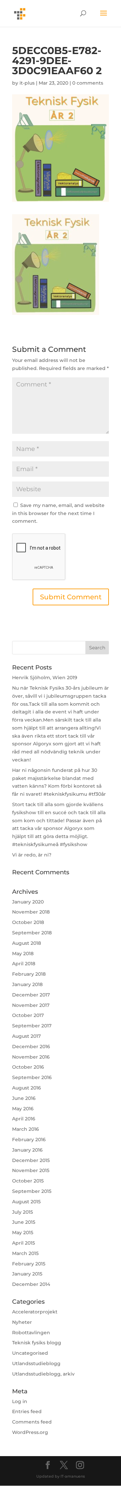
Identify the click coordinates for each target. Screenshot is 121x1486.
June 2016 (24, 1098)
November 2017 (30, 1005)
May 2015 (22, 1232)
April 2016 (23, 1119)
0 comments (87, 83)
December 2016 (31, 1046)
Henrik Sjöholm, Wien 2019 (44, 678)
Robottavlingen (31, 1333)
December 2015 (31, 1160)
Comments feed (32, 1422)
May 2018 (23, 953)
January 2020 (28, 902)
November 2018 (31, 912)
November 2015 (30, 1170)
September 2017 (31, 1026)
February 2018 (29, 974)
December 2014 (31, 1284)
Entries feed (27, 1411)
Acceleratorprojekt (34, 1312)
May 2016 (23, 1109)
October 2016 (28, 1067)
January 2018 (27, 984)
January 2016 (27, 1150)
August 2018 (26, 943)
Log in (19, 1401)
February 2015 (28, 1264)
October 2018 (28, 922)
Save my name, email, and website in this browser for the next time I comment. (58, 513)
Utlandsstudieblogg (36, 1363)
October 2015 (28, 1181)
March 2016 (25, 1129)
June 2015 (23, 1222)
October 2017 (28, 1015)
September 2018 (32, 933)
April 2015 (23, 1243)
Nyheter (22, 1322)
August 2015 (26, 1202)
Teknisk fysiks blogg (36, 1343)
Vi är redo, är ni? (31, 855)
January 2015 (27, 1274)
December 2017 (31, 995)
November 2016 (31, 1057)
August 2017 (26, 1036)
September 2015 (31, 1191)
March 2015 (25, 1253)
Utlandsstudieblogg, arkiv (43, 1374)
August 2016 (26, 1088)
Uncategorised (30, 1353)
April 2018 (23, 964)
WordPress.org (30, 1432)
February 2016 (29, 1139)
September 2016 (32, 1077)
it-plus (27, 83)
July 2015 (22, 1212)
